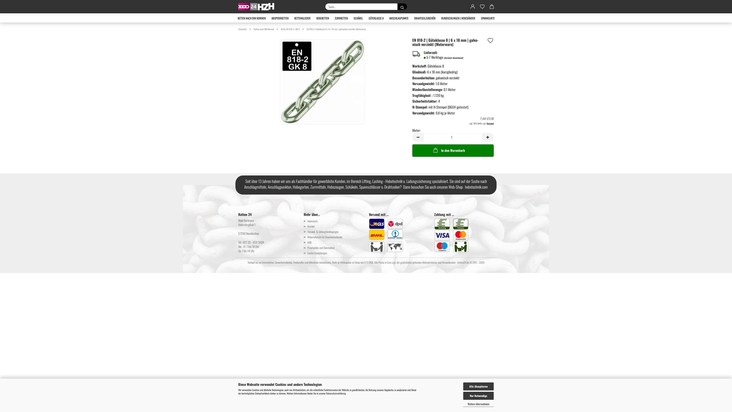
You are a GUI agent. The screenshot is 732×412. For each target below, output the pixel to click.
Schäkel (358, 18)
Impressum (312, 221)
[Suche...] (402, 6)
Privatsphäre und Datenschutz (321, 248)
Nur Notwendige (478, 396)
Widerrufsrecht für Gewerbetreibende (324, 237)
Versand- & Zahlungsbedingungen (323, 232)
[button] (473, 6)
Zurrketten (341, 18)
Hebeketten (322, 18)
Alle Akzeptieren (478, 386)
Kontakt (311, 226)
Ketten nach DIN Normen (252, 18)
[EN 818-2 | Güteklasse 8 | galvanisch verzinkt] (322, 81)
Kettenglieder (302, 18)
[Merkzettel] (482, 6)
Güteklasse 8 (376, 18)
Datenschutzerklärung (336, 393)
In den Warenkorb (453, 150)
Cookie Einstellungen (317, 253)
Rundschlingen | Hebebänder (458, 18)
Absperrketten (280, 18)
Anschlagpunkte (399, 18)
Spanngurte (488, 18)
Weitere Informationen (478, 404)
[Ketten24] (257, 6)
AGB (309, 242)
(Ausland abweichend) (453, 57)
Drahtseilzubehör (425, 18)
